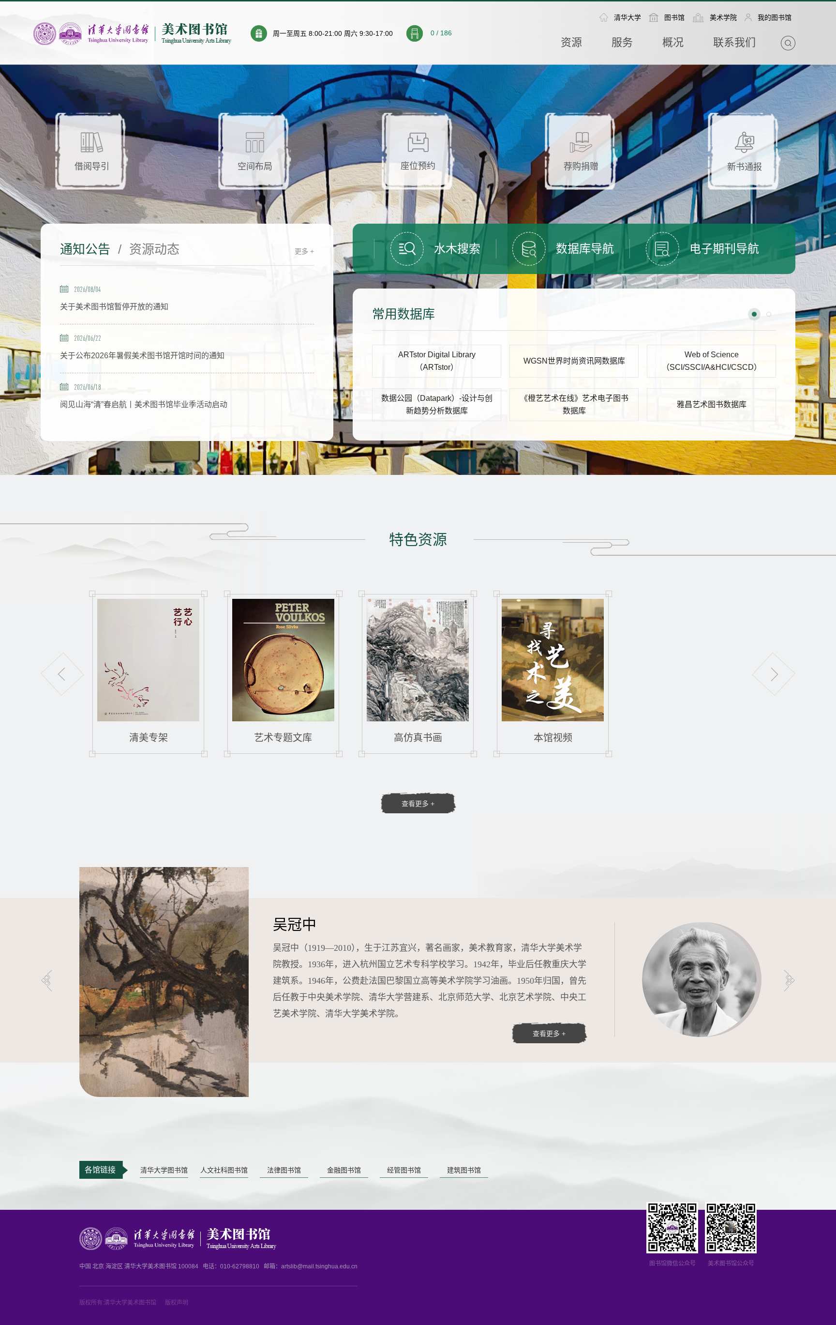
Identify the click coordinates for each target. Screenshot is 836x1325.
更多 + (304, 251)
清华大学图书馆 (164, 1170)
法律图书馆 (284, 1170)
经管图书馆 (404, 1170)
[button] (754, 314)
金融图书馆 (344, 1170)
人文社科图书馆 (224, 1170)
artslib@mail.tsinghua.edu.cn (319, 1266)
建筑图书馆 (464, 1170)
